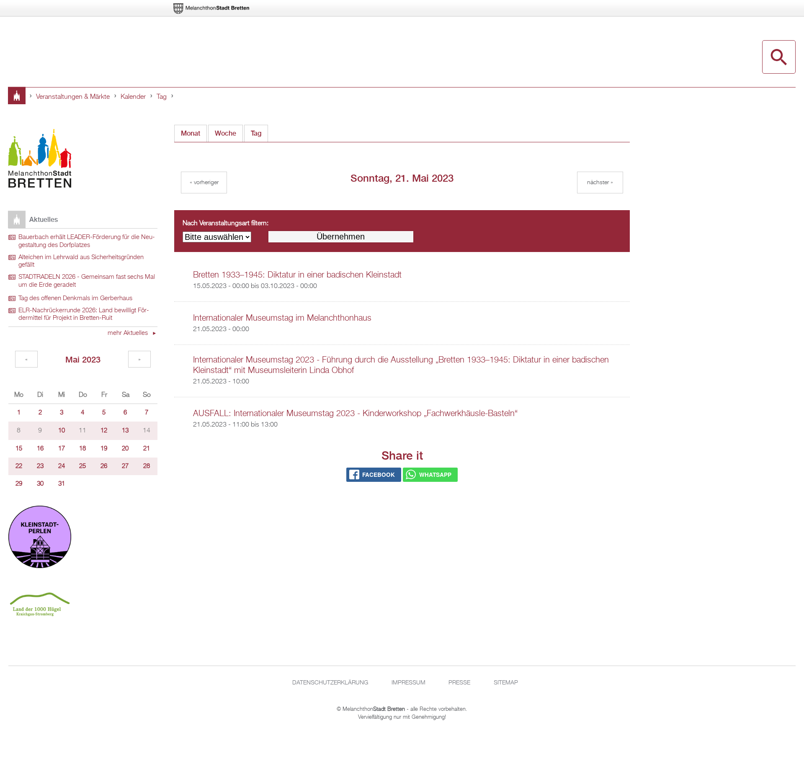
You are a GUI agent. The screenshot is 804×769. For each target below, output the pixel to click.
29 (18, 484)
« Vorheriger (204, 182)
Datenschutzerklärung (330, 683)
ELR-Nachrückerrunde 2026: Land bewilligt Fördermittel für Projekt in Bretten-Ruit (83, 314)
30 (40, 484)
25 (82, 466)
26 (103, 466)
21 (146, 449)
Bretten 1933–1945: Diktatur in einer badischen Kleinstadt (297, 275)
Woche (225, 133)
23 (40, 466)
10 (61, 431)
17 (61, 449)
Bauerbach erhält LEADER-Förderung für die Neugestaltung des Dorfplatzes (86, 241)
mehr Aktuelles (128, 333)
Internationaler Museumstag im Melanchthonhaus (282, 318)
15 (18, 449)
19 (103, 449)
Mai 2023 (82, 359)
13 (125, 431)
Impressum (408, 683)
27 (125, 466)
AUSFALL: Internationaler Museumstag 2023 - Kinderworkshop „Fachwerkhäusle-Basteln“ (355, 413)
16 (40, 449)
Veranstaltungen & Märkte (73, 97)
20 (125, 449)
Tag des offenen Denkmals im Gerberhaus (75, 298)
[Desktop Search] (779, 57)
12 (103, 431)
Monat (190, 133)
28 (146, 466)
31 (61, 484)
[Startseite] (39, 160)
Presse (459, 683)
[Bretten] (211, 8)
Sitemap (506, 683)
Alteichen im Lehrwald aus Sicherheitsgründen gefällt (81, 261)
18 (82, 449)
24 (61, 466)
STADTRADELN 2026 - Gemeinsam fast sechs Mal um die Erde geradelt (86, 281)
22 (18, 466)
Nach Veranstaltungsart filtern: (225, 223)
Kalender (133, 97)
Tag (162, 97)
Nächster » (600, 182)
